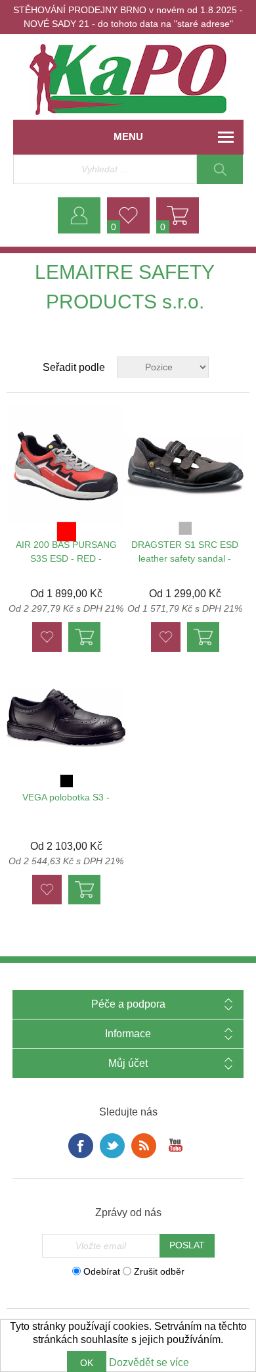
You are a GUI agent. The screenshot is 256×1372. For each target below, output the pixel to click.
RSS (143, 1145)
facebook (80, 1145)
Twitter (112, 1145)
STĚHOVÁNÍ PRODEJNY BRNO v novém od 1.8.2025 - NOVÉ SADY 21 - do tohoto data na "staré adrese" (128, 17)
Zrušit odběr (159, 1270)
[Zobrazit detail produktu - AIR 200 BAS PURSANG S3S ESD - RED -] (66, 465)
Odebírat (101, 1270)
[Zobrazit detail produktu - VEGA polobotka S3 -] (66, 717)
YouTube (175, 1145)
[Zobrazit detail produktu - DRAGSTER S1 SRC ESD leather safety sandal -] (184, 465)
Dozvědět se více (149, 1362)
